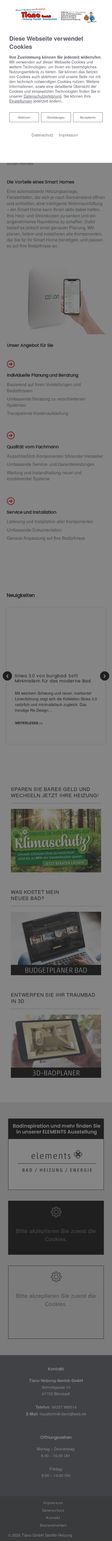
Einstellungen (56, 117)
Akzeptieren (88, 117)
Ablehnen (24, 117)
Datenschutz (42, 135)
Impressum (68, 135)
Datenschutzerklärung (42, 96)
